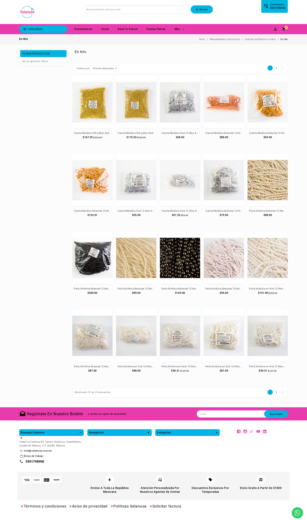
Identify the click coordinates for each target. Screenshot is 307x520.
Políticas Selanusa (129, 506)
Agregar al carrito (92, 141)
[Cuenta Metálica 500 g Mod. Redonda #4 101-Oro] (92, 102)
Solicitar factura (166, 506)
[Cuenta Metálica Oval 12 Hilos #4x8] (180, 102)
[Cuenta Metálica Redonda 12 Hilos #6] (224, 102)
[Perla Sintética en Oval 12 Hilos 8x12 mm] (268, 257)
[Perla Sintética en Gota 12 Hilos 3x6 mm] (224, 335)
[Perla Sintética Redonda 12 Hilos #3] (92, 335)
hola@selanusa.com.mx (38, 450)
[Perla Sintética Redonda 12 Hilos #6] (224, 257)
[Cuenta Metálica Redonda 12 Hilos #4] (268, 102)
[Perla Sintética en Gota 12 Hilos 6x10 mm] (180, 335)
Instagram (245, 431)
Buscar (202, 9)
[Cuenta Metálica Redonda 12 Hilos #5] (224, 180)
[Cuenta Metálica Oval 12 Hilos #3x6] (136, 180)
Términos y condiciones (45, 506)
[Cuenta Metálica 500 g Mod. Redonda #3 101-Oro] (136, 102)
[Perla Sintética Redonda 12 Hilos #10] (92, 257)
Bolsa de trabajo (33, 456)
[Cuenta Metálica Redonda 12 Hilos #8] (92, 180)
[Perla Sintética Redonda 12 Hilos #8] (180, 257)
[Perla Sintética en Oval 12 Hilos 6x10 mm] (268, 335)
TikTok (251, 431)
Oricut (105, 29)
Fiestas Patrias (156, 29)
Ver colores (180, 141)
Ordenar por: (84, 68)
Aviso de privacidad (89, 506)
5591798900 (277, 7)
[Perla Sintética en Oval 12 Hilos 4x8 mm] (136, 335)
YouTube (258, 431)
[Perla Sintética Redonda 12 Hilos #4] (268, 180)
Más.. (178, 29)
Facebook (238, 431)
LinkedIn (264, 431)
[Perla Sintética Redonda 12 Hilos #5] (136, 257)
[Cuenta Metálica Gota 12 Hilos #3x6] (180, 180)
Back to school (128, 29)
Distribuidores (83, 29)
